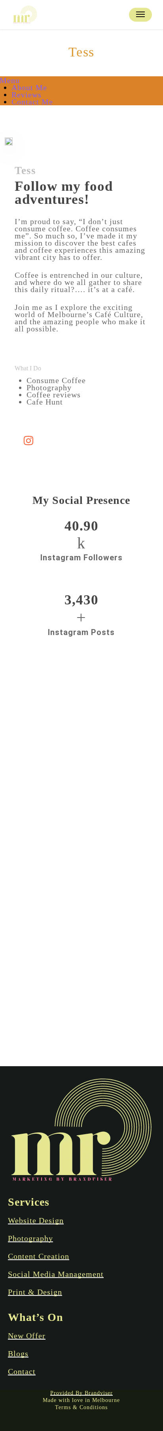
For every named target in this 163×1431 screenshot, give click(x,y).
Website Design (36, 1220)
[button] (140, 14)
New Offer (26, 1335)
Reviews (26, 94)
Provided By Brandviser (81, 1393)
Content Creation (38, 1256)
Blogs (18, 1353)
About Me (29, 87)
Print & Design (35, 1292)
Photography (30, 1238)
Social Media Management (56, 1274)
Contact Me (32, 101)
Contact (22, 1371)
